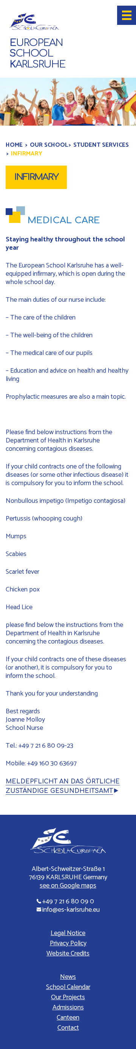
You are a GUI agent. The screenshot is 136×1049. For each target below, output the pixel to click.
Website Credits (68, 953)
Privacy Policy (68, 943)
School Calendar (68, 987)
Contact (68, 1028)
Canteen (68, 1018)
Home (14, 145)
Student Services (101, 145)
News (68, 977)
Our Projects (68, 997)
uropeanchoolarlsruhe (37, 54)
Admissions (68, 1007)
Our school (49, 145)
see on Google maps (68, 885)
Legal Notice (68, 933)
